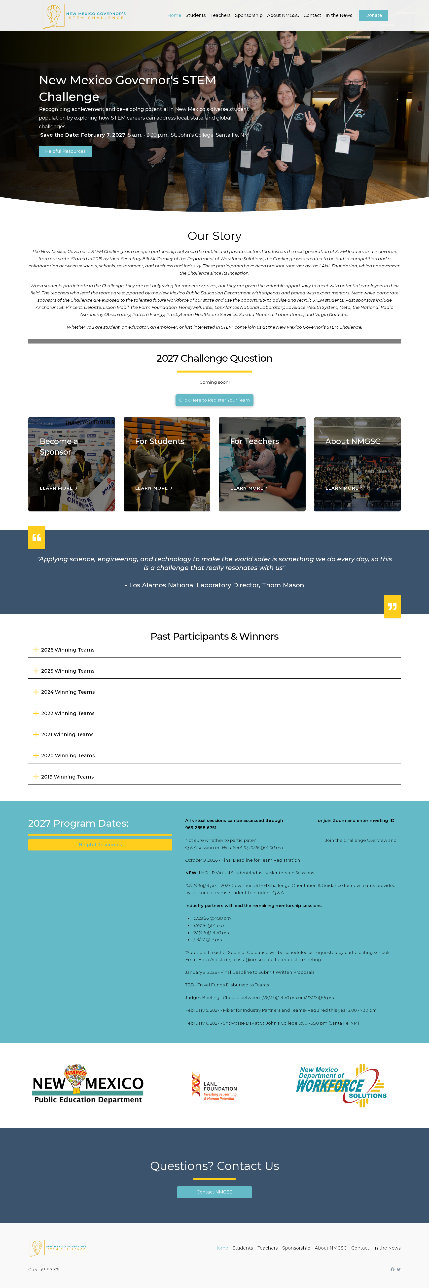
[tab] (214, 650)
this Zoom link (300, 820)
